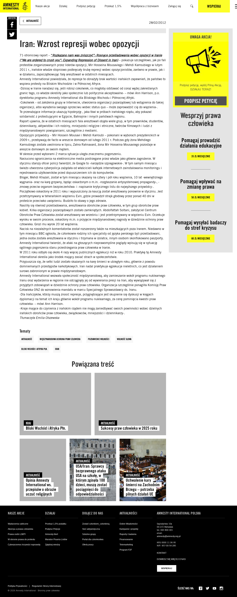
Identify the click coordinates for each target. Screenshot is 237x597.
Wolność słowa (124, 339)
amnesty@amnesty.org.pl (169, 536)
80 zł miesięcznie (200, 238)
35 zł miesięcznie (200, 156)
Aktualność (26, 339)
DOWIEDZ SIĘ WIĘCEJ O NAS (171, 559)
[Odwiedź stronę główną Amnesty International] (15, 6)
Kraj (28, 423)
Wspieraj (166, 568)
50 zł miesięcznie (200, 197)
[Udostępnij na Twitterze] (12, 34)
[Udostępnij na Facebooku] (12, 24)
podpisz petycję (200, 101)
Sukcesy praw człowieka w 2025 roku (129, 428)
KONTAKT (161, 553)
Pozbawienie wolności (98, 339)
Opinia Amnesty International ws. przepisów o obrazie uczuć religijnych (41, 487)
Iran (57, 349)
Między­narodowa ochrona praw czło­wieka (60, 339)
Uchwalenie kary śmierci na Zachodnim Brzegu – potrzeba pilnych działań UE (143, 487)
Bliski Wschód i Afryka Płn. (34, 349)
